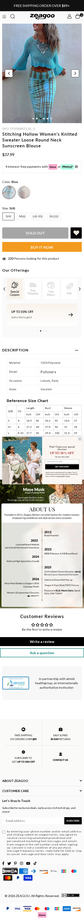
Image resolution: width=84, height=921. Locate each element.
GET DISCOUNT (62, 467)
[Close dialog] (79, 439)
